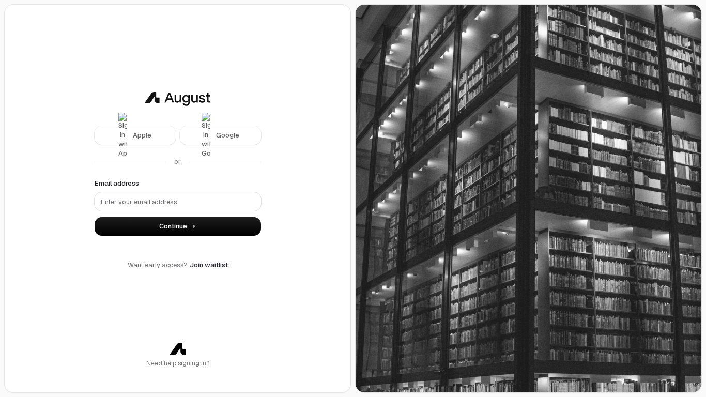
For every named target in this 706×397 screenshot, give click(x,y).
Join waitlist (209, 265)
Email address (117, 183)
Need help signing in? (177, 363)
